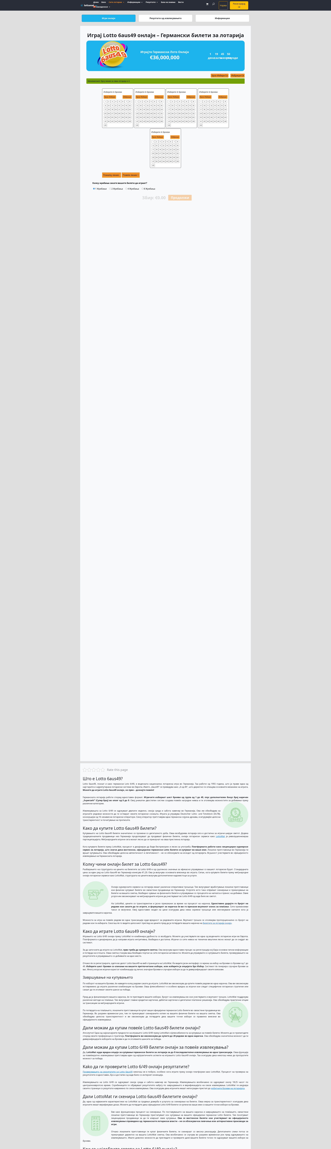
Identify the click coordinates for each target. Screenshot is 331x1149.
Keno (103, 2)
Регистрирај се (239, 5)
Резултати (151, 2)
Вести (181, 2)
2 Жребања (117, 188)
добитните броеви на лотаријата (228, 1088)
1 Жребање (101, 188)
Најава (223, 5)
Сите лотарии (115, 2)
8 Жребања (149, 188)
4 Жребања (133, 188)
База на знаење (168, 2)
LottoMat (220, 836)
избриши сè (237, 75)
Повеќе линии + (131, 175)
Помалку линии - (111, 175)
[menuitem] (101, 8)
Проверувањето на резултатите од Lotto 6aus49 (108, 1071)
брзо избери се (220, 75)
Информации (133, 2)
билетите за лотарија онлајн (217, 923)
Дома (96, 2)
